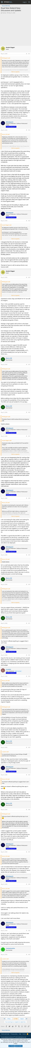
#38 (29, 884)
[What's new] (29, 2)
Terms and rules (5, 1034)
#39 (29, 930)
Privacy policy (14, 1034)
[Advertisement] (15, 29)
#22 (29, 130)
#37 (29, 852)
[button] (2, 2)
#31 (29, 623)
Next (21, 1019)
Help (20, 1034)
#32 (29, 655)
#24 (29, 277)
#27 (29, 436)
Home (24, 1034)
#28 (29, 498)
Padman (4, 13)
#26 (29, 412)
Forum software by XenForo (13, 1037)
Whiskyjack (9, 122)
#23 (29, 220)
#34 (29, 747)
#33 (29, 676)
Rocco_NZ (9, 358)
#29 (29, 555)
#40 (29, 954)
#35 (29, 774)
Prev (9, 1019)
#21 (29, 53)
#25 (29, 364)
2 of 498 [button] (15, 1019)
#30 (29, 584)
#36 (29, 809)
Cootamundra (10, 948)
